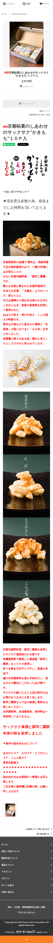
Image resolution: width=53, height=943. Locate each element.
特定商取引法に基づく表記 (39, 115)
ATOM (17, 907)
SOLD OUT (28, 103)
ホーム (4, 14)
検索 (28, 3)
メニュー (10, 3)
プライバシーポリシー (26, 912)
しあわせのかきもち (19, 14)
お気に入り (28, 86)
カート (46, 3)
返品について (44, 111)
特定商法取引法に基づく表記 (33, 907)
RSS (9, 907)
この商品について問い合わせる (37, 829)
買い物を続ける (43, 834)
